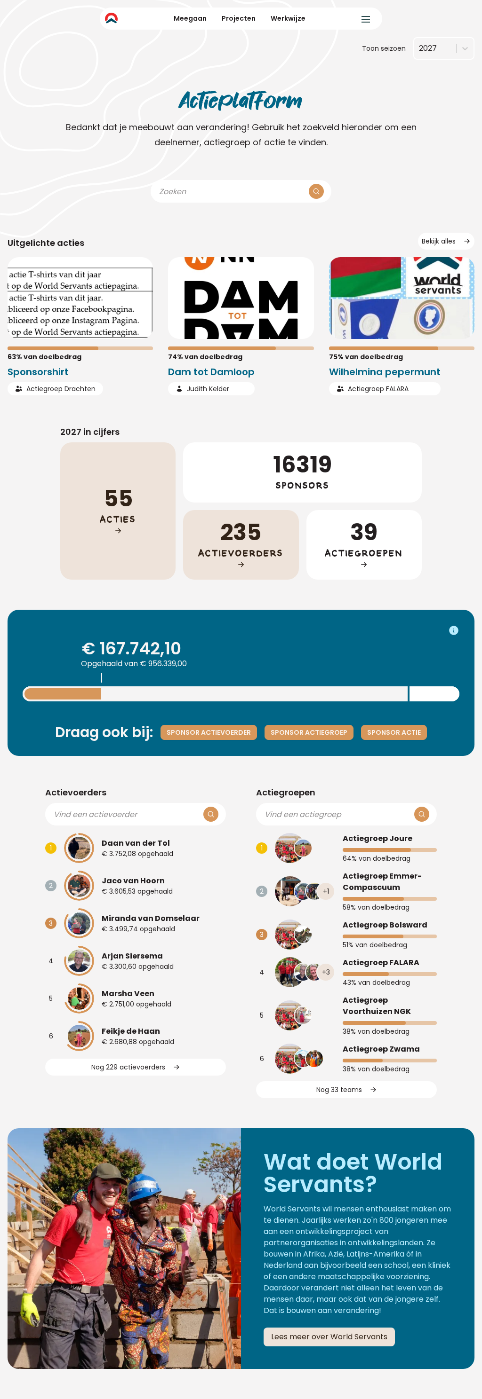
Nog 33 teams (339, 1089)
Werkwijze (288, 18)
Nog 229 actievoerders (128, 1067)
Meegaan (190, 18)
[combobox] (419, 48)
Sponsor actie (394, 732)
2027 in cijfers (90, 432)
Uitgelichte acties (46, 243)
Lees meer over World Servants (329, 1336)
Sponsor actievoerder (209, 732)
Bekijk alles (439, 241)
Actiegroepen (285, 792)
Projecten (239, 18)
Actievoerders (75, 792)
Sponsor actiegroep (309, 732)
